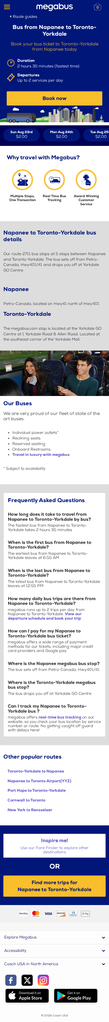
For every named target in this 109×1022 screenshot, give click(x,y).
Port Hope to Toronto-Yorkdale (37, 790)
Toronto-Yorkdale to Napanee (36, 771)
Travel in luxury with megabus (41, 454)
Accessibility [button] (15, 950)
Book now (54, 98)
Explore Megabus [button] (20, 937)
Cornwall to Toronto (26, 800)
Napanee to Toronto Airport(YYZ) (39, 781)
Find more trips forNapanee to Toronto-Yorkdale (54, 886)
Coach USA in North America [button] (31, 964)
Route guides (25, 16)
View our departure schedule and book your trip (45, 616)
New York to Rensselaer (30, 810)
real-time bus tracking (60, 717)
